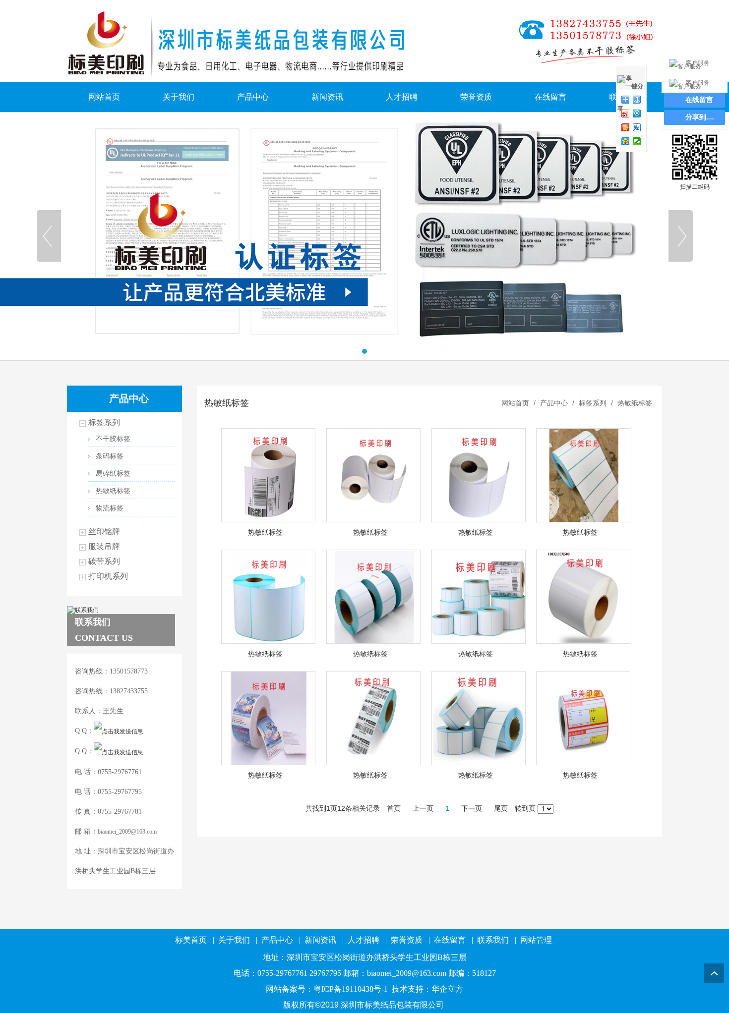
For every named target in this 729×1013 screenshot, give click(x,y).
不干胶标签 (113, 439)
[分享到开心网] (625, 127)
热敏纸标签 (113, 491)
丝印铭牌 (104, 531)
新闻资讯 (327, 97)
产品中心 (253, 97)
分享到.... (699, 117)
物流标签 (109, 508)
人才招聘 (402, 97)
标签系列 (104, 422)
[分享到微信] (637, 141)
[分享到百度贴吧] (637, 127)
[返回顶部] (714, 973)
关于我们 (178, 97)
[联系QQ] (118, 731)
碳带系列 (104, 561)
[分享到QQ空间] (625, 141)
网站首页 (104, 97)
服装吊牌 (104, 546)
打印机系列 (108, 576)
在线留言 (550, 97)
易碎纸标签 (113, 473)
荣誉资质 (476, 97)
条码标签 (109, 456)
